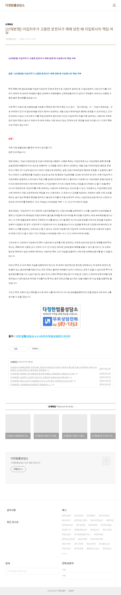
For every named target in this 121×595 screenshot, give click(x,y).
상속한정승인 (97, 520)
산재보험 (81, 525)
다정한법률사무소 (83, 534)
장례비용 (99, 534)
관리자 (71, 591)
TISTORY (61, 591)
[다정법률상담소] (60, 306)
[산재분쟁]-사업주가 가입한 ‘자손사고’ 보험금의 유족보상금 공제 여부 (39, 377)
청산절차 (67, 534)
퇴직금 (110, 520)
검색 (56, 571)
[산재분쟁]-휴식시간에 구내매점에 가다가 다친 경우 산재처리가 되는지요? (41, 381)
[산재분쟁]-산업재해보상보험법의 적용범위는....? (31, 384)
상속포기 (67, 520)
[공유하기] (20, 348)
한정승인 (108, 548)
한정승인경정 (81, 520)
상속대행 (83, 539)
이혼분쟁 (79, 548)
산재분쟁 (79, 515)
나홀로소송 (105, 544)
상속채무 (67, 544)
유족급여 (93, 525)
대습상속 (95, 529)
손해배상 (14, 362)
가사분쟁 (79, 544)
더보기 (64, 554)
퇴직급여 (67, 515)
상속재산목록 (97, 539)
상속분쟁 (91, 544)
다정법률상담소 (15, 5)
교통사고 (67, 529)
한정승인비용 (69, 539)
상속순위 (67, 548)
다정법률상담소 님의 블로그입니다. (26, 462)
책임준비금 (68, 525)
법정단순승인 (93, 548)
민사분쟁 (108, 529)
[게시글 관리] (24, 348)
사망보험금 (107, 525)
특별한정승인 (81, 529)
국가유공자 (105, 515)
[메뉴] (114, 5)
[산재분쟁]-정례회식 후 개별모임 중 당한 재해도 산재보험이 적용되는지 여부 (42, 374)
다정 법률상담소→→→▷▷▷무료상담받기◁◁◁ (43, 336)
